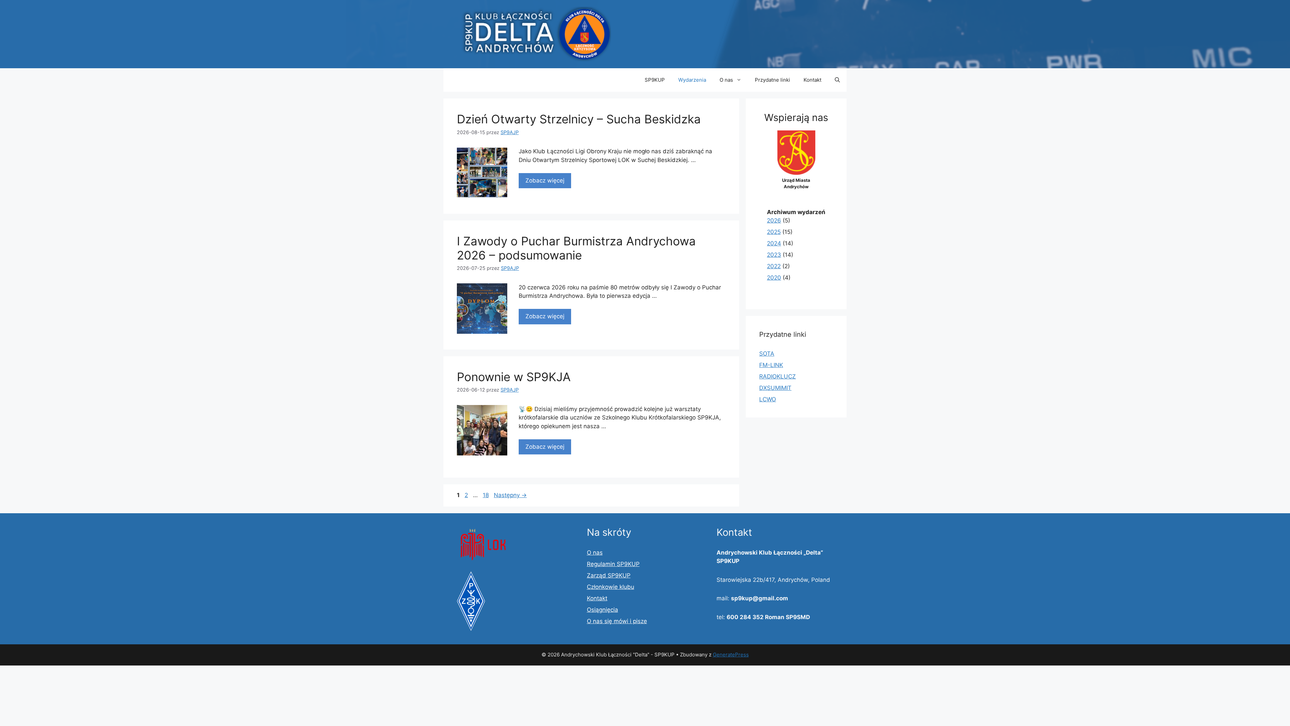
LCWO (767, 399)
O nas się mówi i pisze (617, 621)
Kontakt (812, 80)
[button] (837, 80)
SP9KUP (655, 80)
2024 (774, 243)
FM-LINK (771, 365)
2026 (774, 220)
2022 (774, 266)
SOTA (766, 353)
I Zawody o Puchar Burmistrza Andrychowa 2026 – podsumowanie (576, 248)
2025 (774, 232)
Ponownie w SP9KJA (514, 377)
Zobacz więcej (544, 180)
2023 (774, 254)
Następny (510, 495)
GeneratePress (731, 654)
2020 (774, 277)
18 (486, 495)
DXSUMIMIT (775, 388)
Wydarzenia (692, 80)
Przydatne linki (772, 80)
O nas (726, 80)
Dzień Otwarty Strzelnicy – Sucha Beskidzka (579, 119)
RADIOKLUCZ (777, 376)
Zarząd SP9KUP (609, 575)
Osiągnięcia (602, 609)
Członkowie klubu (610, 586)
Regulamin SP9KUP (613, 564)
